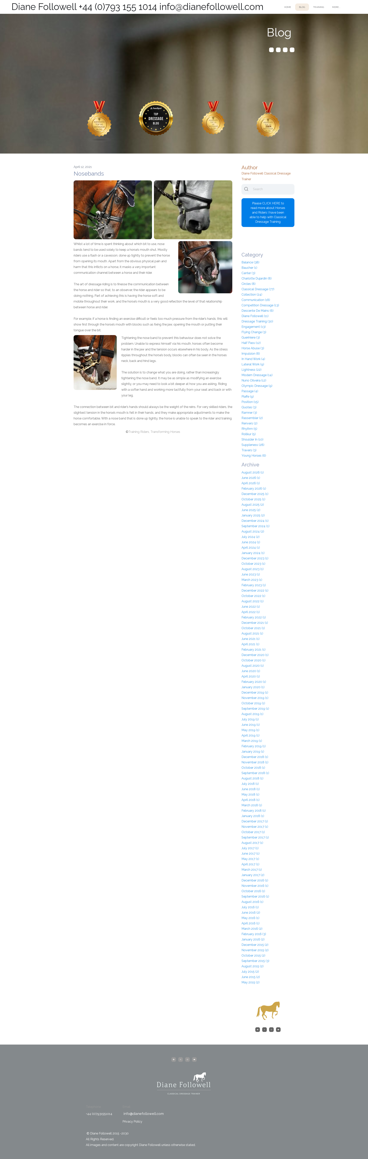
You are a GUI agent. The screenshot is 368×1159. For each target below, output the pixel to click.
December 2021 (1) (255, 623)
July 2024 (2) (251, 537)
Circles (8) (248, 284)
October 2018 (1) (253, 767)
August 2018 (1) (252, 778)
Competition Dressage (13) (260, 305)
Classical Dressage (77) (258, 289)
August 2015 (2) (253, 966)
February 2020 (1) (254, 682)
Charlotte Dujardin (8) (257, 278)
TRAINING (318, 7)
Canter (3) (248, 273)
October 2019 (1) (253, 703)
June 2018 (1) (251, 789)
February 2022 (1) (254, 617)
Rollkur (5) (249, 434)
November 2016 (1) (255, 886)
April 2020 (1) (251, 676)
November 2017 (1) (255, 827)
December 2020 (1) (255, 655)
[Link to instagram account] (285, 50)
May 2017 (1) (250, 859)
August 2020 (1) (253, 665)
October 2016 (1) (253, 891)
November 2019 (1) (255, 698)
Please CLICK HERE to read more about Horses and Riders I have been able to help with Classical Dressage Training (268, 212)
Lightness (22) (251, 370)
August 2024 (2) (253, 531)
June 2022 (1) (251, 606)
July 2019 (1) (250, 719)
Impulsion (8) (251, 353)
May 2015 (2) (251, 982)
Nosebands (89, 173)
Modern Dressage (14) (257, 375)
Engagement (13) (254, 327)
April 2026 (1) (251, 483)
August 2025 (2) (253, 504)
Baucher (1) (249, 268)
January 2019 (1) (253, 751)
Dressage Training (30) (257, 321)
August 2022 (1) (253, 601)
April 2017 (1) (250, 864)
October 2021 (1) (253, 628)
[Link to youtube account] (292, 50)
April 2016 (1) (251, 923)
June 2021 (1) (251, 639)
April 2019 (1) (251, 735)
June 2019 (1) (251, 725)
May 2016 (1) (250, 918)
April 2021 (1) (250, 644)
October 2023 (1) (253, 564)
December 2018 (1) (255, 757)
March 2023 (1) (252, 580)
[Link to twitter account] (278, 50)
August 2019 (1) (252, 714)
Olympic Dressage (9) (257, 386)
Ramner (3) (249, 412)
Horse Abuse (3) (253, 348)
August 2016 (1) (252, 902)
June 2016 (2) (251, 912)
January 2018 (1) (253, 816)
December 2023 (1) (255, 558)
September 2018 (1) (255, 773)
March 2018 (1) (252, 805)
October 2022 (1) (253, 596)
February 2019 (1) (254, 746)
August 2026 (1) (253, 472)
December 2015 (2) (255, 945)
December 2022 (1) (255, 590)
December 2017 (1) (255, 821)
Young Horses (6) (254, 455)
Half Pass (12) (251, 343)
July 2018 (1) (250, 784)
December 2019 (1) (255, 692)
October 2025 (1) (253, 499)
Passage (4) (250, 391)
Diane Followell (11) (255, 316)
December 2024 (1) (255, 521)
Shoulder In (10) (252, 439)
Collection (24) (252, 294)
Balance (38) (250, 262)
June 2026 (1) (251, 478)
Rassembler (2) (252, 418)
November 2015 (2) (255, 950)
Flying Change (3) (254, 332)
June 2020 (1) (251, 671)
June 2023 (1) (251, 574)
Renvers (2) (249, 423)
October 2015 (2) (253, 955)
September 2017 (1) (255, 837)
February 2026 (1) (254, 488)
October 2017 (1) (253, 832)
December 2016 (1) (255, 880)
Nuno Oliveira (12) (254, 380)
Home (287, 7)
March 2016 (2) (252, 928)
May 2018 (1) (250, 794)
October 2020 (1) (253, 660)
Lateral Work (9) (253, 364)
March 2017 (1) (252, 869)
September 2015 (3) (255, 961)
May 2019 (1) (250, 730)
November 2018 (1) (255, 762)
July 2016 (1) (250, 907)
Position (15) (250, 402)
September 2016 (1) (255, 896)
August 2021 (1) (252, 633)
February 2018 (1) (254, 810)
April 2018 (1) (251, 800)
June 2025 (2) (251, 510)
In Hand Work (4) (253, 359)
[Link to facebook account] (271, 50)
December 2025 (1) (255, 494)
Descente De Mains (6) (258, 310)
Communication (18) (256, 300)
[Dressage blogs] (99, 121)
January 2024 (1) (253, 553)
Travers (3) (249, 450)
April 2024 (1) (251, 547)
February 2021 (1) (253, 649)
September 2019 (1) (255, 708)
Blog (302, 7)
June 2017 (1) (251, 853)
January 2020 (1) (253, 687)
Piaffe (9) (248, 396)
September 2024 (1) (255, 526)
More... (336, 7)
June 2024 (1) (251, 542)
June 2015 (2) (251, 977)
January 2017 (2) (253, 875)
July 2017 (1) (250, 848)
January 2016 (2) (253, 939)
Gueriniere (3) (251, 337)
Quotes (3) (249, 407)
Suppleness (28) (253, 445)
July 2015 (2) (250, 971)
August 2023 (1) (253, 569)
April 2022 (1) (251, 612)
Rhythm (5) (249, 429)
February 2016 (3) (254, 934)
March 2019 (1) (252, 741)
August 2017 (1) (252, 843)
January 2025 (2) (253, 515)
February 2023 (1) (254, 585)
